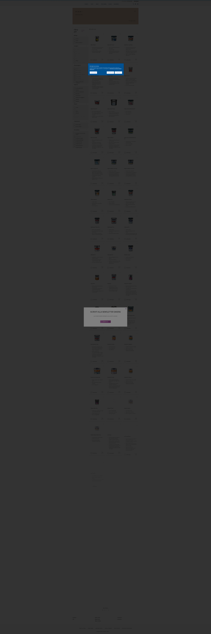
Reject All (118, 72)
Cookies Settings (93, 72)
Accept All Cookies (110, 72)
